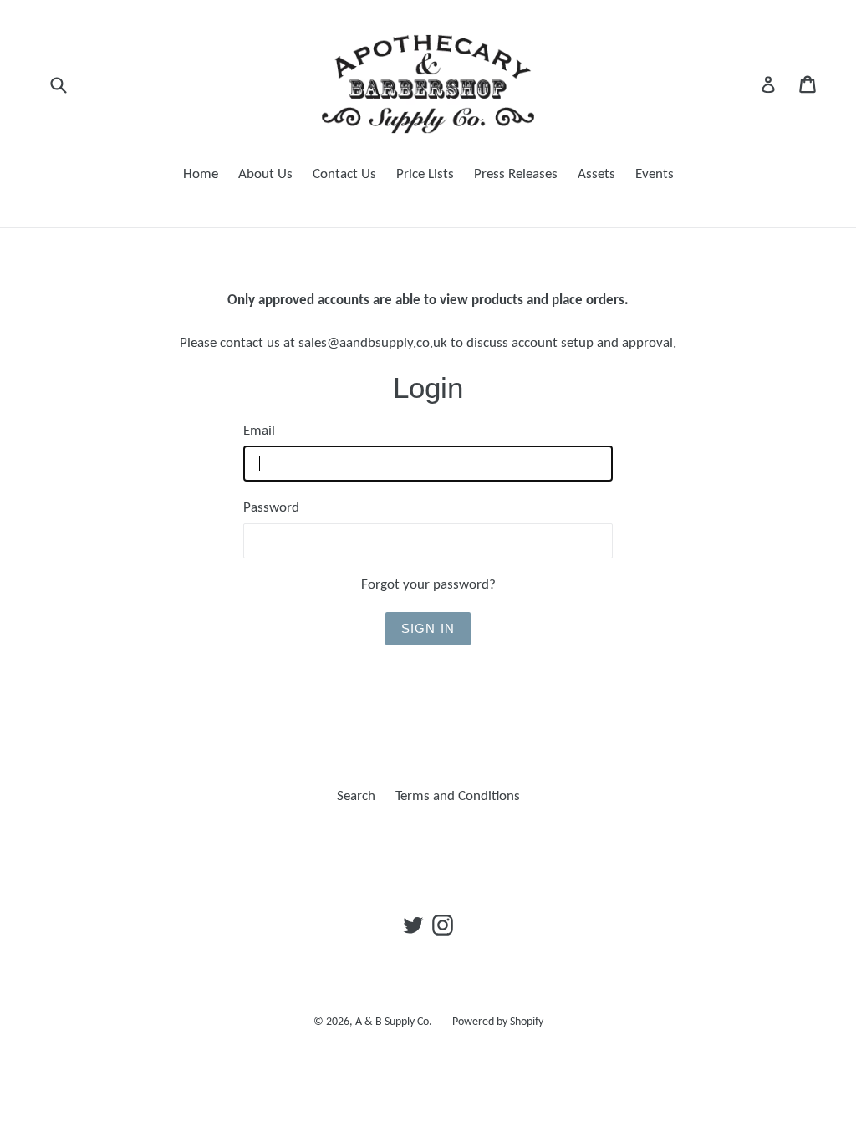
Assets (596, 174)
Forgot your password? (428, 585)
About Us (265, 174)
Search (356, 796)
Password (271, 508)
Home (200, 174)
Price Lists (425, 174)
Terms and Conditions (457, 796)
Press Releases (516, 174)
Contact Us (344, 174)
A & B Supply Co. (393, 1022)
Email (259, 431)
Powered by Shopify (497, 1022)
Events (654, 174)
